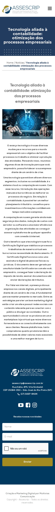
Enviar (27, 462)
